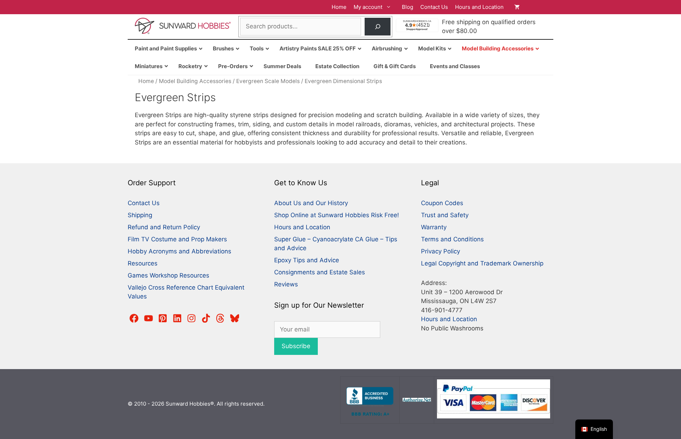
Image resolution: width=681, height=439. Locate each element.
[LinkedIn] (177, 318)
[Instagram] (191, 318)
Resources (142, 263)
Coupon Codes (442, 203)
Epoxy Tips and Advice (306, 260)
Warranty (434, 227)
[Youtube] (148, 318)
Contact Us (434, 7)
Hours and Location (479, 7)
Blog (407, 7)
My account (368, 7)
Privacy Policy (440, 251)
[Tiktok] (206, 318)
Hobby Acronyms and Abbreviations (179, 251)
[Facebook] (134, 318)
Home (339, 7)
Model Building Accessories (195, 81)
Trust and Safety (445, 215)
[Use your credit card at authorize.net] (417, 399)
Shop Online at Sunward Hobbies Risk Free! (336, 215)
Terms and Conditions (452, 239)
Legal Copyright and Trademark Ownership (482, 263)
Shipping (140, 215)
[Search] (378, 27)
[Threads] (220, 318)
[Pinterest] (162, 318)
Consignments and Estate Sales (319, 272)
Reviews (286, 284)
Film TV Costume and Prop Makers (177, 239)
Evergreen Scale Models (268, 81)
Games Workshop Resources (168, 275)
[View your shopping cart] (530, 7)
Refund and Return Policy (164, 227)
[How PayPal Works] (493, 416)
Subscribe (296, 346)
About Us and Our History (311, 203)
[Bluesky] (234, 318)
